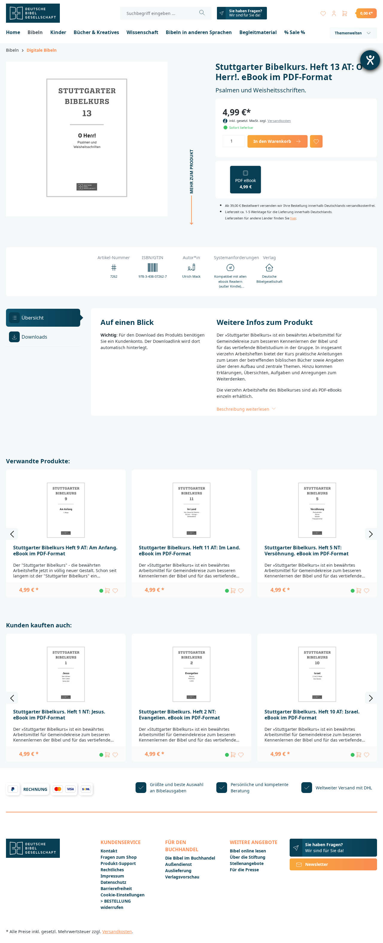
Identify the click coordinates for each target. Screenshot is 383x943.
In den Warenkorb (272, 141)
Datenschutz (113, 882)
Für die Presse (244, 869)
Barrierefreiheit (116, 888)
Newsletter (316, 864)
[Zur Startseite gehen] (36, 13)
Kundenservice (121, 842)
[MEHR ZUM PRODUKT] (189, 227)
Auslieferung (178, 870)
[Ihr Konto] (334, 12)
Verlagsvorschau (182, 877)
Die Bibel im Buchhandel (190, 858)
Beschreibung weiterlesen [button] (243, 409)
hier (293, 218)
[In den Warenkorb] (107, 590)
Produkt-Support (118, 863)
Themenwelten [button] (348, 33)
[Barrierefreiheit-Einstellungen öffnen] (370, 60)
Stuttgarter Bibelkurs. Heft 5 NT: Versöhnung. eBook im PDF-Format (307, 551)
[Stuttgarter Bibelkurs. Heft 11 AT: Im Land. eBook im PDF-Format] (191, 510)
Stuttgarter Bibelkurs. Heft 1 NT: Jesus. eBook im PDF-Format (59, 715)
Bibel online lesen (248, 851)
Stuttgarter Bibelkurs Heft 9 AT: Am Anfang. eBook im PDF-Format (65, 551)
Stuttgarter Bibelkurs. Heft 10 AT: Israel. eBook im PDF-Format (312, 715)
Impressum (112, 876)
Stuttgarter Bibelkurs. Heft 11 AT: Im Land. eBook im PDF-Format (189, 551)
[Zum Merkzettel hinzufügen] (316, 141)
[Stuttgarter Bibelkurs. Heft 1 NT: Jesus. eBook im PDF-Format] (66, 674)
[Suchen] (202, 13)
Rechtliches (112, 869)
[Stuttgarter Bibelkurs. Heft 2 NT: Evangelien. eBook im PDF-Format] (191, 674)
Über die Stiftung (247, 857)
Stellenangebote (247, 863)
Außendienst (178, 864)
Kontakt (109, 851)
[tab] (43, 318)
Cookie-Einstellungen (123, 895)
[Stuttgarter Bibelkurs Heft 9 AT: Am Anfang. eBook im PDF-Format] (66, 510)
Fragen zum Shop (119, 857)
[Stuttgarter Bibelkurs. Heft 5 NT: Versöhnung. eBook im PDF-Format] (317, 510)
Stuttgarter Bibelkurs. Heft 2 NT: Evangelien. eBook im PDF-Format (179, 715)
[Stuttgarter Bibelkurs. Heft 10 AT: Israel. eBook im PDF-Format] (317, 674)
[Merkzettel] (323, 12)
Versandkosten (279, 120)
